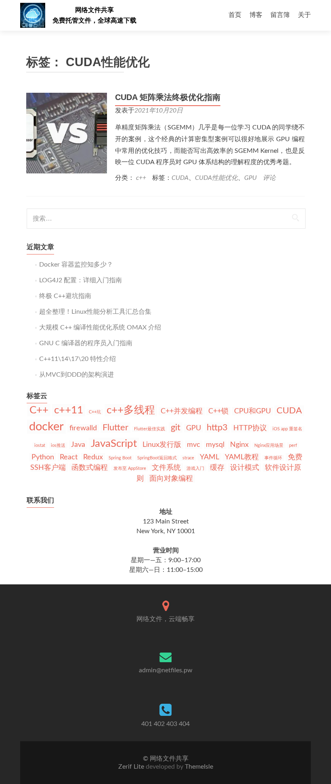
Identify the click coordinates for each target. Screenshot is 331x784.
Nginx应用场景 (268, 445)
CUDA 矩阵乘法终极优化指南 (167, 97)
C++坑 (95, 412)
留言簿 (280, 15)
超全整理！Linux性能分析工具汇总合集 (95, 312)
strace (188, 458)
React (69, 457)
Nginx (239, 444)
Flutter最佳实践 (149, 429)
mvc (193, 444)
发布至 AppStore (129, 468)
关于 (304, 15)
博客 (255, 15)
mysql (215, 444)
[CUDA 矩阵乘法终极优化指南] (66, 132)
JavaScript (114, 443)
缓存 (217, 467)
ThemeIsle (199, 766)
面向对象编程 (171, 478)
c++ (141, 178)
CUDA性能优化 (216, 178)
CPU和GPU (252, 411)
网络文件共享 (94, 9)
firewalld (83, 428)
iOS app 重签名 (287, 429)
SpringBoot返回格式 (157, 458)
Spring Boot (120, 458)
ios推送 (58, 445)
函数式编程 (89, 467)
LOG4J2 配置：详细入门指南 (80, 280)
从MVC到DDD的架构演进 (76, 374)
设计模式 (244, 467)
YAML (209, 457)
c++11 (68, 410)
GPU (250, 178)
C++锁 (218, 411)
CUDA (180, 178)
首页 (234, 15)
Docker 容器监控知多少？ (76, 264)
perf (293, 445)
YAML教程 (242, 457)
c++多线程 (131, 410)
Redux (93, 457)
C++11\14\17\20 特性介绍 (77, 359)
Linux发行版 (161, 444)
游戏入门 (195, 468)
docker (46, 427)
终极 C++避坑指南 (65, 296)
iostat (39, 445)
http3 (217, 427)
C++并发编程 (182, 411)
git (175, 427)
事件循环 (273, 458)
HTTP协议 (250, 428)
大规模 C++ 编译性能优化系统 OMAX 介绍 (100, 327)
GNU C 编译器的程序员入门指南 (85, 343)
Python (42, 457)
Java (78, 444)
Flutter (115, 427)
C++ (38, 410)
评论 (269, 178)
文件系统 (166, 467)
